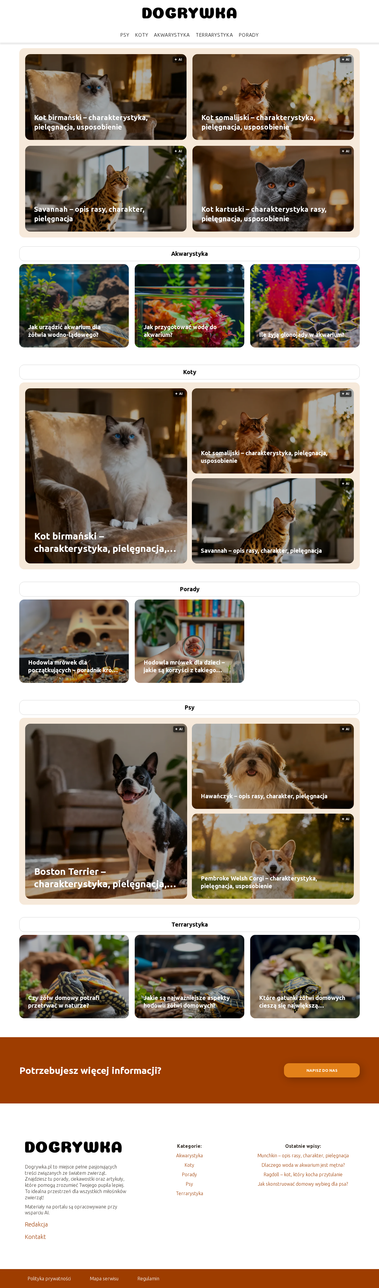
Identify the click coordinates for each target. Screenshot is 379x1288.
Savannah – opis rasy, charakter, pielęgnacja (89, 213)
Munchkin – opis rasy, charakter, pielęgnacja (303, 1155)
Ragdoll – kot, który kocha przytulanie (303, 1174)
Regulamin (148, 1278)
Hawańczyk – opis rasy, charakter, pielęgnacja (264, 796)
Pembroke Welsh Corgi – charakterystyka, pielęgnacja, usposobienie (259, 882)
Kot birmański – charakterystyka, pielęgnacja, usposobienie (90, 122)
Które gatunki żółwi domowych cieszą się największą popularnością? (302, 1001)
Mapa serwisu (104, 1278)
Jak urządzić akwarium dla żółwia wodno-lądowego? (64, 331)
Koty (141, 35)
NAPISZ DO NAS (322, 1070)
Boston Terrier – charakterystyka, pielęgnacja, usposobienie (100, 878)
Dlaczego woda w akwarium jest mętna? (303, 1165)
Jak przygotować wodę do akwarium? (180, 331)
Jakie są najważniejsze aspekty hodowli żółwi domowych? (187, 1001)
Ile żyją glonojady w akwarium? (301, 334)
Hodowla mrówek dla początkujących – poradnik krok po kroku (71, 666)
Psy (124, 35)
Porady (248, 35)
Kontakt (35, 1236)
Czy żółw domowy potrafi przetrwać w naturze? (63, 1001)
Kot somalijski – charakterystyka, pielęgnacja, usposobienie (258, 122)
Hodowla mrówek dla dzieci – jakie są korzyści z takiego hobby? (184, 666)
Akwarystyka (172, 35)
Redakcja (36, 1224)
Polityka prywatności (49, 1278)
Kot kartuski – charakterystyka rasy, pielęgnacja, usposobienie (263, 213)
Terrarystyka (214, 35)
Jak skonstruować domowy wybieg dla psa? (303, 1184)
